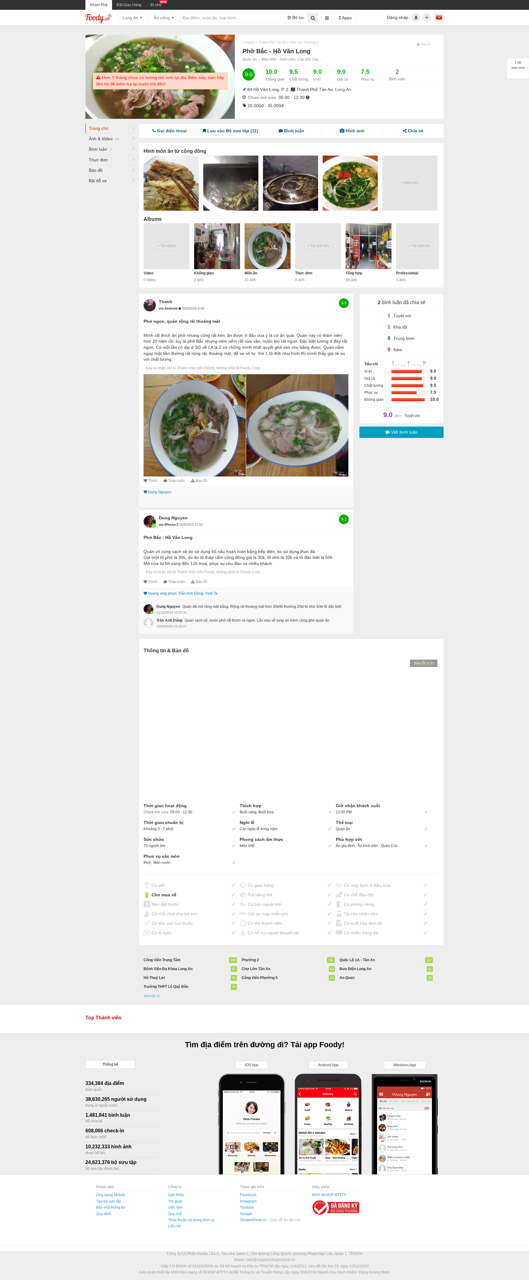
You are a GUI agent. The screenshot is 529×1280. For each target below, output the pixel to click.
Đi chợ (156, 5)
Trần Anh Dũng (169, 620)
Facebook (248, 1195)
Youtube (247, 1207)
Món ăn (251, 273)
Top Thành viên (103, 1017)
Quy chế (175, 1214)
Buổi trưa (266, 812)
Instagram (248, 1201)
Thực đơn (98, 159)
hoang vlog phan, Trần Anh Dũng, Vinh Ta (183, 593)
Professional (407, 273)
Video (148, 273)
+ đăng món (410, 182)
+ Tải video (166, 246)
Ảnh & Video (104, 138)
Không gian (204, 273)
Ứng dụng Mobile (110, 1195)
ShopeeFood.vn (254, 1220)
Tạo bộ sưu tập (108, 1201)
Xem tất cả (151, 996)
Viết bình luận (404, 432)
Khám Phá (98, 5)
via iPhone (168, 524)
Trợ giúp (175, 1201)
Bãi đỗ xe (98, 180)
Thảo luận (176, 481)
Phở (147, 862)
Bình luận (100, 149)
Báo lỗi (201, 481)
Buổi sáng (248, 812)
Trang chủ (98, 128)
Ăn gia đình (345, 846)
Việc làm (175, 1207)
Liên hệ (174, 1226)
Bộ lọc (297, 17)
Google (246, 1214)
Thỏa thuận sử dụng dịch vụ (191, 1220)
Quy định (103, 1214)
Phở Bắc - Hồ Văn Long (168, 537)
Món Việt (268, 59)
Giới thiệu (176, 1195)
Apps (346, 17)
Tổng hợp (354, 273)
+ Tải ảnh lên (318, 246)
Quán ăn (249, 59)
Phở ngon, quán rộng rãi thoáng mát (182, 321)
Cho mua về (164, 894)
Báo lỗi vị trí (423, 663)
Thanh (165, 301)
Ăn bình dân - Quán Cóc (378, 846)
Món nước (162, 862)
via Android (168, 308)
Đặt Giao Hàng (129, 5)
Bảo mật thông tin (110, 1207)
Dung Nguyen (159, 492)
